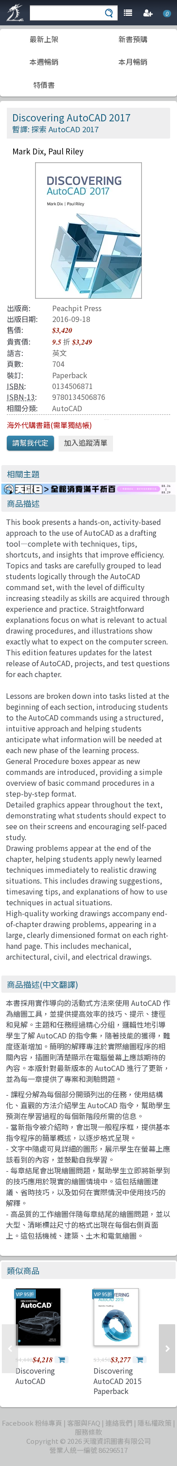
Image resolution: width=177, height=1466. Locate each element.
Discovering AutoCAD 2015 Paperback (117, 1380)
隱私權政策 (155, 1423)
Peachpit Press (77, 308)
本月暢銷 (133, 61)
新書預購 (133, 39)
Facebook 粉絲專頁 (32, 1423)
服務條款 (88, 1432)
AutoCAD (67, 408)
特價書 (44, 84)
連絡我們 (119, 1423)
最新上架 (44, 39)
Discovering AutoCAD (35, 1375)
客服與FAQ (83, 1423)
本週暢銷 (44, 61)
